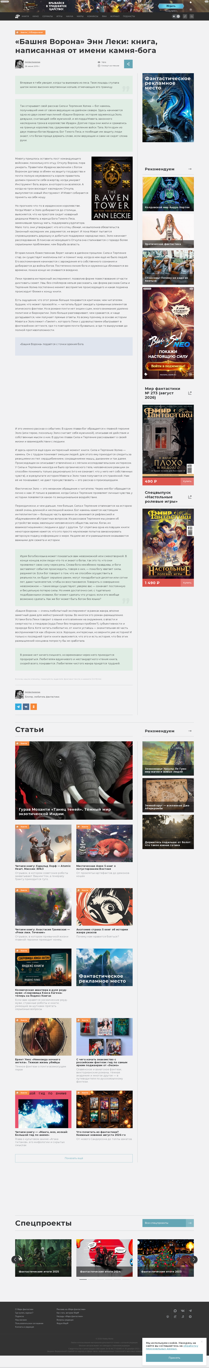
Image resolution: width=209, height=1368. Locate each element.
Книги (24, 32)
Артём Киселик (32, 62)
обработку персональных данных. (172, 1347)
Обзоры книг (36, 32)
